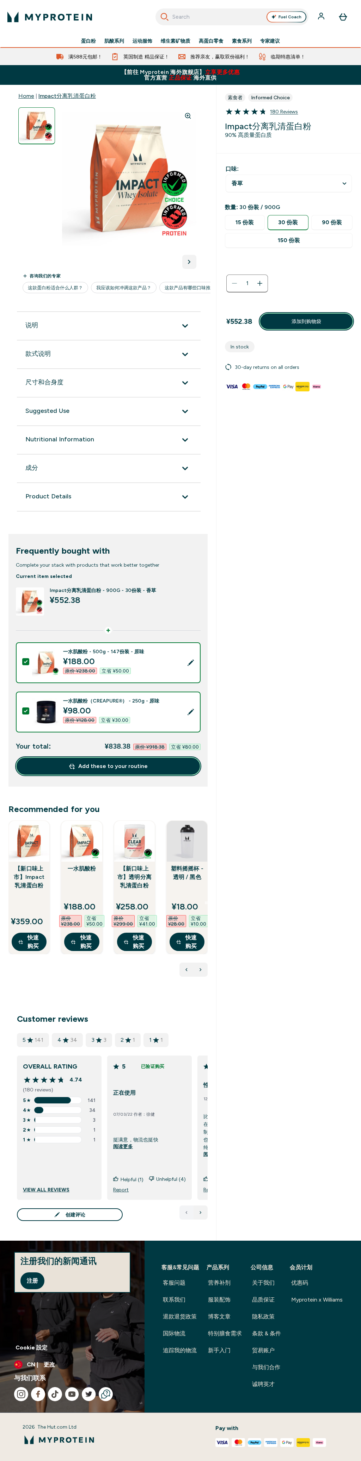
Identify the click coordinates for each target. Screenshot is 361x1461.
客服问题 (174, 1283)
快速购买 (33, 941)
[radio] (244, 222)
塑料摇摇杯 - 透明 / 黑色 (187, 872)
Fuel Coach (290, 16)
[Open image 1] (36, 125)
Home (26, 96)
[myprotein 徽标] (49, 17)
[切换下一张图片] (189, 262)
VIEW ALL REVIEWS (46, 1189)
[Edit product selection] (190, 662)
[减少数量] (234, 283)
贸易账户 (263, 1350)
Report (121, 1189)
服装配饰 (219, 1300)
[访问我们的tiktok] (55, 1394)
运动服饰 (142, 40)
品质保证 (263, 1300)
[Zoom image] (188, 115)
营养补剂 (219, 1283)
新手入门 (219, 1350)
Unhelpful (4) (171, 1179)
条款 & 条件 (266, 1333)
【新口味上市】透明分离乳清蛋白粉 (134, 876)
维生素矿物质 (175, 40)
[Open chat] (106, 1394)
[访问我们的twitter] (89, 1394)
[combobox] (232, 16)
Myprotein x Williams (317, 1300)
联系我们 (174, 1300)
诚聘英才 (263, 1384)
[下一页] (201, 1212)
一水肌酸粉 (82, 868)
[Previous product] (186, 970)
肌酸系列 (114, 40)
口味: (232, 169)
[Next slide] (206, 902)
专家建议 (270, 40)
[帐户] (321, 17)
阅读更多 (123, 1146)
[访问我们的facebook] (38, 1394)
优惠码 (299, 1283)
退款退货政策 (180, 1317)
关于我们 (263, 1283)
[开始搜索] (165, 16)
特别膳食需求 (225, 1333)
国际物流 (174, 1333)
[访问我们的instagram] (21, 1394)
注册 (32, 1281)
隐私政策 (263, 1317)
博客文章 (219, 1317)
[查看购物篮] (343, 17)
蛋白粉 (88, 40)
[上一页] (186, 1212)
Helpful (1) (132, 1179)
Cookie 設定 (32, 1347)
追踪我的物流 (180, 1350)
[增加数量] (260, 283)
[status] (247, 283)
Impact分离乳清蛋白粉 (67, 96)
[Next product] (201, 970)
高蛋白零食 (211, 40)
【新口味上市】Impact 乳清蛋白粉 (29, 876)
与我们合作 (266, 1367)
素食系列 (242, 40)
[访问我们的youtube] (72, 1394)
